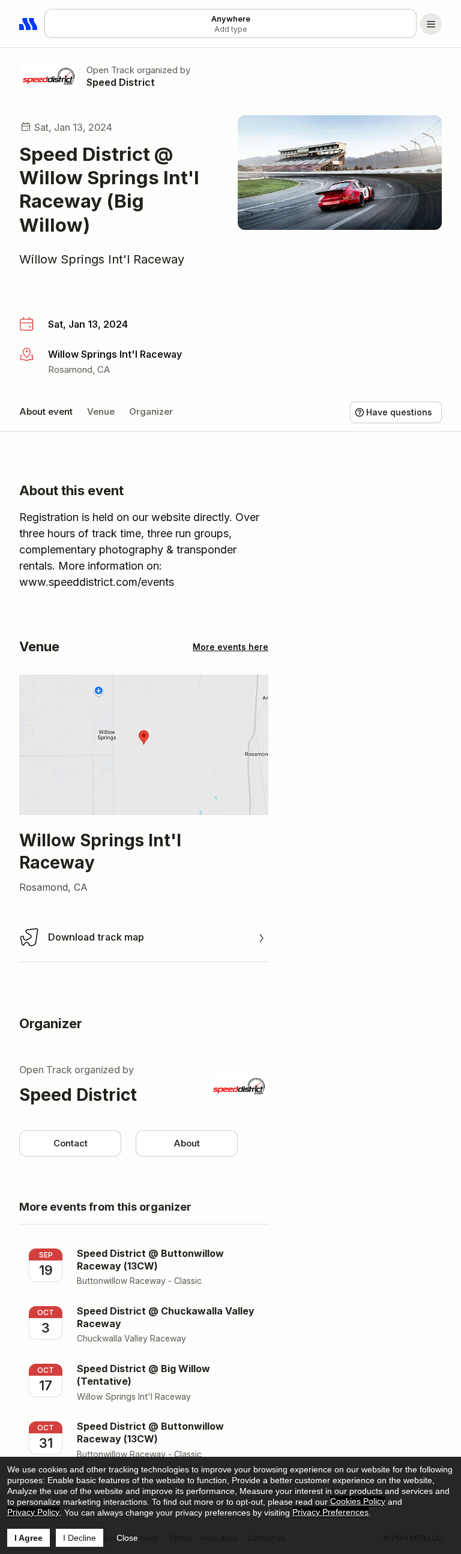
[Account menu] (431, 24)
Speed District (120, 82)
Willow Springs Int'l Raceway (101, 259)
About (186, 1143)
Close (127, 1538)
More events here (230, 647)
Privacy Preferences (330, 1512)
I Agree (28, 1538)
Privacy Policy (33, 1512)
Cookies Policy (357, 1501)
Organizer (151, 411)
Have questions (399, 412)
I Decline (79, 1538)
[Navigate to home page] (28, 24)
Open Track (110, 70)
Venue (101, 411)
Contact (70, 1143)
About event (46, 411)
